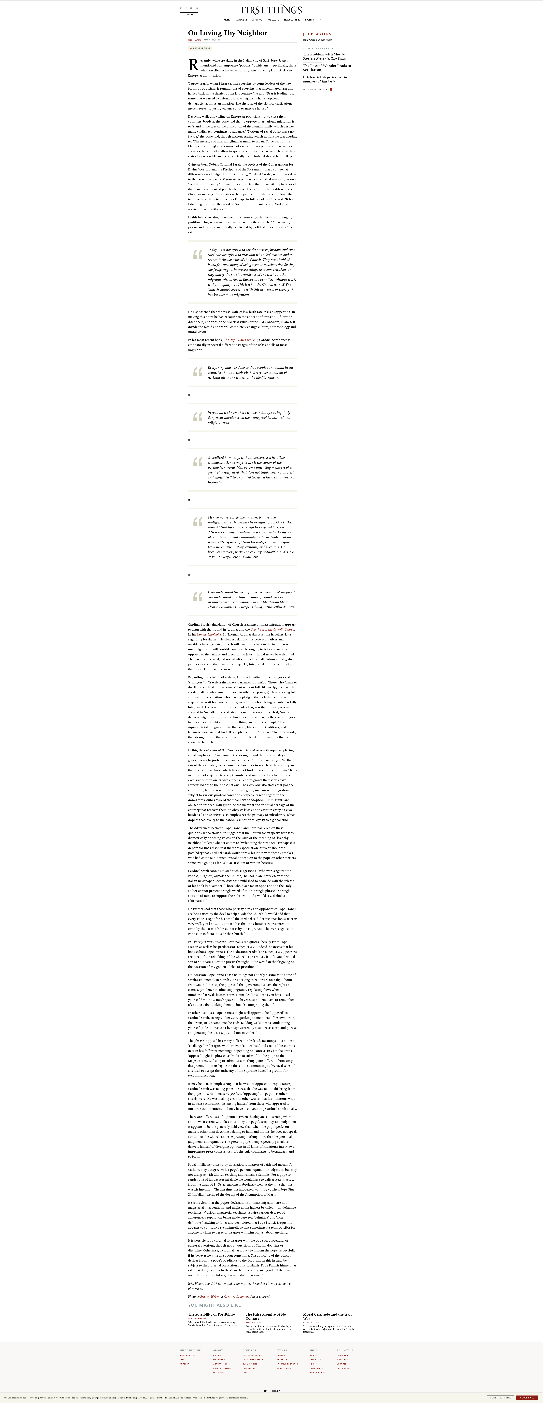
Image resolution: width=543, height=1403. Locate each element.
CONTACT (250, 1350)
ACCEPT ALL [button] (527, 1398)
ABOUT (218, 1350)
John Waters (194, 40)
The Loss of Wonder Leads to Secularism (327, 67)
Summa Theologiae (209, 634)
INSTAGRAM (343, 1368)
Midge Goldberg (197, 1318)
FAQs (245, 1373)
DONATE (189, 15)
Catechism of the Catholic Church (272, 629)
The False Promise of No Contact (266, 1316)
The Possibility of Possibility (211, 1314)
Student (185, 1364)
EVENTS (282, 1350)
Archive (257, 20)
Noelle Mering (254, 1322)
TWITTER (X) (343, 1359)
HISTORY (217, 1355)
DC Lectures (284, 1368)
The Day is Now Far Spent (241, 340)
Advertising (220, 1364)
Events (309, 20)
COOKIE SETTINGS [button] (500, 1398)
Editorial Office (252, 1355)
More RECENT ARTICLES (316, 89)
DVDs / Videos (318, 1373)
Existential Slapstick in (325, 79)
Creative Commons (236, 1296)
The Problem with (325, 56)
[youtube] (191, 8)
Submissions (250, 1364)
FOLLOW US (345, 1350)
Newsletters (292, 20)
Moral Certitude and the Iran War (327, 1316)
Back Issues (316, 1368)
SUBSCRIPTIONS (191, 1350)
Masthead (219, 1359)
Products (315, 1359)
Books (313, 1364)
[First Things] (271, 10)
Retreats (282, 1359)
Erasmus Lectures (287, 1364)
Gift (182, 1359)
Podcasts (273, 20)
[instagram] (196, 8)
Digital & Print (188, 1355)
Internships (220, 1373)
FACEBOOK (342, 1355)
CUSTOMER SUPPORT (254, 1359)
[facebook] (186, 8)
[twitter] (181, 8)
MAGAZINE (241, 20)
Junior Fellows (222, 1368)
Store (313, 1355)
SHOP (313, 1350)
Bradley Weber (209, 1296)
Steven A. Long (311, 1322)
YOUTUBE (341, 1364)
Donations (249, 1368)
